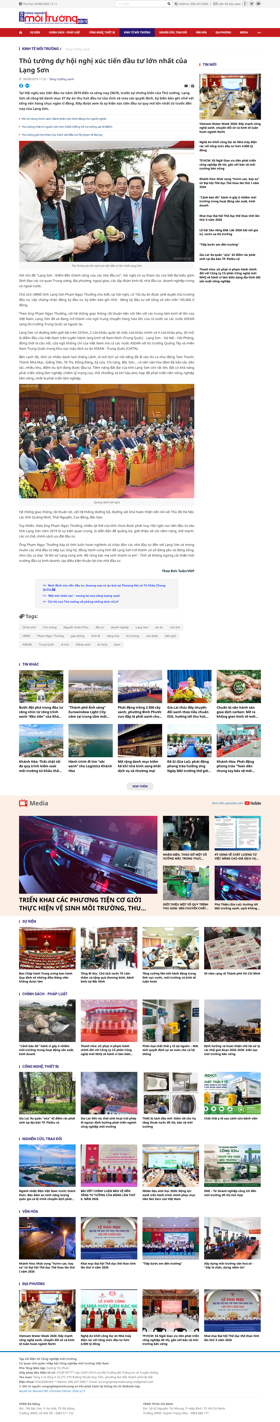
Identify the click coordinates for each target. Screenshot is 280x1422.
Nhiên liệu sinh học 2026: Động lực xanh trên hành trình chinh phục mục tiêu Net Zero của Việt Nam (168, 1195)
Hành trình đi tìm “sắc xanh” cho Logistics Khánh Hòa (90, 766)
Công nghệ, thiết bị (102, 32)
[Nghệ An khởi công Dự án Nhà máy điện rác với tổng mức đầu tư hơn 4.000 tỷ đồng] (109, 1310)
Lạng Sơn (142, 627)
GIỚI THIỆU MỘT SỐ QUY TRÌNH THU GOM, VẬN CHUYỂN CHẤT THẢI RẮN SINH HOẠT (185, 906)
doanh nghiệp (120, 627)
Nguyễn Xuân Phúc (76, 627)
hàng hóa (113, 636)
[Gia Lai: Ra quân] (47, 1093)
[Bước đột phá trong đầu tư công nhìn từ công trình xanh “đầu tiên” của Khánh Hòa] (41, 686)
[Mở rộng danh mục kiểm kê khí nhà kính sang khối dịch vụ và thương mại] (140, 740)
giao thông (77, 636)
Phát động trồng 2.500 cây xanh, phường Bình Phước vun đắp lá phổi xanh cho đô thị (140, 712)
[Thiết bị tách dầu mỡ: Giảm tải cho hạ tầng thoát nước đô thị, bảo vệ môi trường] (170, 1093)
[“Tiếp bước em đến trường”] (170, 1238)
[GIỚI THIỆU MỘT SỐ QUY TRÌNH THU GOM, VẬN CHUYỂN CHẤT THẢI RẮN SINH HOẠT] (186, 883)
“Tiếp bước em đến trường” (219, 244)
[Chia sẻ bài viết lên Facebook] (21, 86)
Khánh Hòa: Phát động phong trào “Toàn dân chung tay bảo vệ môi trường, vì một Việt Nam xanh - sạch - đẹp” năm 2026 (237, 766)
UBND (26, 636)
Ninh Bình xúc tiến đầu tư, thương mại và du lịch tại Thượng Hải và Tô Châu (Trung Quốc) (104, 587)
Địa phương (223, 32)
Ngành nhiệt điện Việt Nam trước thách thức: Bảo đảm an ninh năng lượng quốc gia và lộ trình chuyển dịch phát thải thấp (47, 1195)
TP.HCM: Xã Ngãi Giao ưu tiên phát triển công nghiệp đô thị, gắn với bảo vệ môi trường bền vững (227, 164)
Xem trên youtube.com (227, 803)
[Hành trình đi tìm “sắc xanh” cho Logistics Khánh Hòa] (90, 740)
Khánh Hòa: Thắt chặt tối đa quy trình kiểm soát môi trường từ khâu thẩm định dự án (40, 766)
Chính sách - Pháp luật (64, 32)
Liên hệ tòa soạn (229, 4)
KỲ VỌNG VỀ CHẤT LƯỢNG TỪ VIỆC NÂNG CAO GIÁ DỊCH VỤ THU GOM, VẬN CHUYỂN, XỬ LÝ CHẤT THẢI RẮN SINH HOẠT (237, 857)
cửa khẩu (152, 636)
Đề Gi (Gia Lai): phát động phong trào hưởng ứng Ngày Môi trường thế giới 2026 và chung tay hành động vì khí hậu (188, 766)
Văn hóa (201, 32)
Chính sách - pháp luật (44, 994)
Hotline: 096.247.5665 (193, 4)
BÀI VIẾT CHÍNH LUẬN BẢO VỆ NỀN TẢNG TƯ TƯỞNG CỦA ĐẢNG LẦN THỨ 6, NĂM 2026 (108, 1195)
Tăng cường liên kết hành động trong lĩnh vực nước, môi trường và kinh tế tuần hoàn (169, 977)
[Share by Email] (186, 86)
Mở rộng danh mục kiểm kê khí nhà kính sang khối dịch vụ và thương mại (139, 766)
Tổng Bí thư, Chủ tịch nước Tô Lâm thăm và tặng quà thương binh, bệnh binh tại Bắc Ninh (107, 977)
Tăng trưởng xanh (77, 49)
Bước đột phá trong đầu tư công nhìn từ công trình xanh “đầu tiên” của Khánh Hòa (41, 712)
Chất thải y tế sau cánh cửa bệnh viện (230, 1118)
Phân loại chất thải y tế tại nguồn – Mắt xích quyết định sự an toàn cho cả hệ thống (170, 1050)
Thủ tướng (50, 627)
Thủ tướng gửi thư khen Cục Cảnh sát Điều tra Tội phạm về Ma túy (62, 135)
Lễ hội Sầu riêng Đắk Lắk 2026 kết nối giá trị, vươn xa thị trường (228, 232)
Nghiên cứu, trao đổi (173, 32)
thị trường (132, 636)
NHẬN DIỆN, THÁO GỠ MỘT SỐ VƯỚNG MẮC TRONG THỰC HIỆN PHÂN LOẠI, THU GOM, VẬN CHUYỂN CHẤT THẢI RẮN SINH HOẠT (185, 857)
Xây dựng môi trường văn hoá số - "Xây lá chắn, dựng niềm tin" (229, 1265)
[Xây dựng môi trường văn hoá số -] (232, 1238)
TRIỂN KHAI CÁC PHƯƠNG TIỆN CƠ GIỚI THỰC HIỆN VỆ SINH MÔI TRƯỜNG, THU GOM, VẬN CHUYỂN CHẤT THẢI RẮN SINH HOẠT (82, 904)
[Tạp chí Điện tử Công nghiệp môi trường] (53, 17)
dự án (159, 627)
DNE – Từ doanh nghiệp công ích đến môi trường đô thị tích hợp (230, 1193)
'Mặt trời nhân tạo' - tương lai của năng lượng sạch (83, 595)
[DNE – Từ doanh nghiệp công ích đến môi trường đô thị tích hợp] (232, 1165)
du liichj (102, 644)
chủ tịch (175, 627)
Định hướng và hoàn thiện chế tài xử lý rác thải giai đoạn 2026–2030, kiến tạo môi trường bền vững (232, 1050)
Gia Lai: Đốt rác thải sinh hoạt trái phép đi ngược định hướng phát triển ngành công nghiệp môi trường (108, 1122)
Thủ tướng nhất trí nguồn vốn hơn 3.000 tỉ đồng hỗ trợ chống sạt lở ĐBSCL (67, 127)
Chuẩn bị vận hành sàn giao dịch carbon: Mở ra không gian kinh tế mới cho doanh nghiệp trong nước (236, 712)
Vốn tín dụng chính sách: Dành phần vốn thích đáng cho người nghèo (64, 119)
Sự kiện (35, 32)
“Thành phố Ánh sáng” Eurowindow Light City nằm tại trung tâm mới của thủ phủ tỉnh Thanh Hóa (88, 712)
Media (244, 32)
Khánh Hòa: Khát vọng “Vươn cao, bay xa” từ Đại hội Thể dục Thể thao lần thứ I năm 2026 (229, 183)
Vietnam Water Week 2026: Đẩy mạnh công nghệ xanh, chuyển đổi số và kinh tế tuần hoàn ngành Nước (230, 128)
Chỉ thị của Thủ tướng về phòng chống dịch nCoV (82, 601)
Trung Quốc (46, 644)
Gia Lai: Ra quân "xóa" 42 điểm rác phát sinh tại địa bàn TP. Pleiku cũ (227, 257)
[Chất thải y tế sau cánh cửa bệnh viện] (232, 1093)
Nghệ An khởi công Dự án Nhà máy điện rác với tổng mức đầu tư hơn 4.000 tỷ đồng (228, 146)
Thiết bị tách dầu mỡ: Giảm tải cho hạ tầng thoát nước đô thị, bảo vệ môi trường (169, 1122)
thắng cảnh (83, 644)
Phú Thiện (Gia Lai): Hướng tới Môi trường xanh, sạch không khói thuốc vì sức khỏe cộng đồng (236, 906)
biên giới (170, 636)
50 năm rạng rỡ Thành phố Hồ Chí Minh (232, 973)
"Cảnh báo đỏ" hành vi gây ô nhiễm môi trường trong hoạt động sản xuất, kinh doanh (227, 201)
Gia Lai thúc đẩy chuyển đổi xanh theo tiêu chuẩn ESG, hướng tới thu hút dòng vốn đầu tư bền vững (189, 712)
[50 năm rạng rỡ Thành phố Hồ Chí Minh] (232, 948)
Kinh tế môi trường (137, 32)
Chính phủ (29, 627)
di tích (65, 644)
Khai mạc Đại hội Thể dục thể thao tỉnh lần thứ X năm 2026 (229, 218)
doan (117, 644)
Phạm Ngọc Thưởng (50, 636)
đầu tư (100, 627)
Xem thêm (140, 786)
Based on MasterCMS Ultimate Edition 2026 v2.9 (52, 1391)
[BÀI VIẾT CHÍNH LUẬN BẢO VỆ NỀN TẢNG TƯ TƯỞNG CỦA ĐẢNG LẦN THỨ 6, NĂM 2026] (109, 1165)
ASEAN (27, 644)
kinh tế (95, 636)
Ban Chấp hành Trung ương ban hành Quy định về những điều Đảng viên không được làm (45, 977)
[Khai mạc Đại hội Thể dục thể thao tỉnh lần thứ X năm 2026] (109, 1238)
